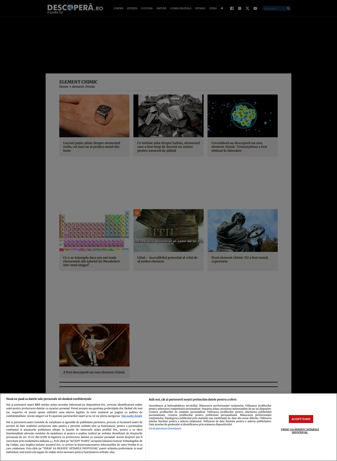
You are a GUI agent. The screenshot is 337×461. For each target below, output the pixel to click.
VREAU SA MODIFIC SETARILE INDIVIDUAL (300, 431)
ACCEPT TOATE (301, 418)
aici (51, 441)
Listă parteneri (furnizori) (165, 428)
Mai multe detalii (131, 415)
